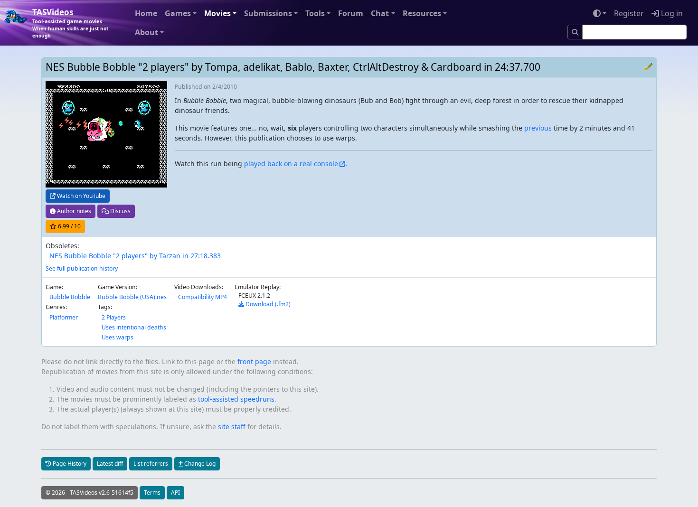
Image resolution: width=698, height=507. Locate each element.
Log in (671, 13)
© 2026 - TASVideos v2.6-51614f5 (89, 492)
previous (538, 127)
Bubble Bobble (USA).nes (132, 297)
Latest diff (110, 464)
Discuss (120, 211)
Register (629, 13)
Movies (217, 13)
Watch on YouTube (80, 196)
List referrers (150, 464)
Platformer (63, 317)
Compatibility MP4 (202, 297)
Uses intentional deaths (134, 327)
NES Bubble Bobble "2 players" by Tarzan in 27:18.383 (135, 255)
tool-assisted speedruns (236, 399)
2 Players (114, 317)
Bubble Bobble (69, 297)
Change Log (199, 464)
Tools (315, 13)
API (175, 492)
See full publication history (82, 268)
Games (178, 13)
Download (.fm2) (267, 304)
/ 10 (69, 226)
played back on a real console (291, 163)
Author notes (73, 211)
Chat (380, 13)
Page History (68, 464)
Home (146, 13)
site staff (231, 426)
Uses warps (117, 337)
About (146, 32)
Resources (422, 13)
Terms (152, 492)
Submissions (268, 13)
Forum (350, 13)
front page (254, 361)
